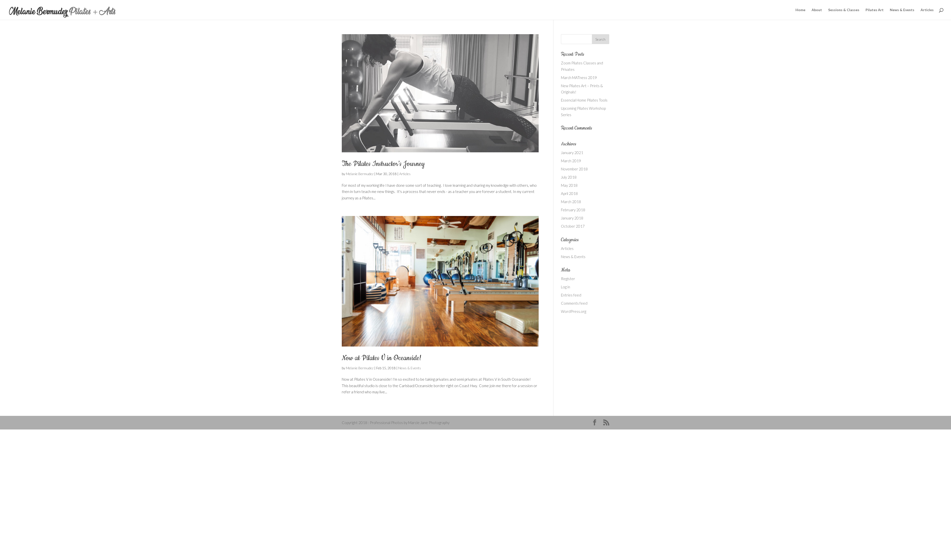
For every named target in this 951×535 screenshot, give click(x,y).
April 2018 (569, 193)
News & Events (902, 10)
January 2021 (572, 152)
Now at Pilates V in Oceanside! (382, 358)
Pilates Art (875, 10)
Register (568, 278)
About (817, 10)
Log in (565, 287)
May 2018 (569, 185)
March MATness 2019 (579, 77)
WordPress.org (573, 311)
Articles (927, 10)
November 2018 (574, 169)
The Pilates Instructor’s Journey (383, 164)
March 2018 (571, 201)
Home (800, 10)
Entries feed (571, 295)
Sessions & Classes (843, 10)
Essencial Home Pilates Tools (584, 100)
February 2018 (573, 210)
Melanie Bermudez (359, 174)
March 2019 (571, 161)
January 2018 (572, 218)
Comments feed (574, 303)
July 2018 (569, 177)
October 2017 (573, 226)
